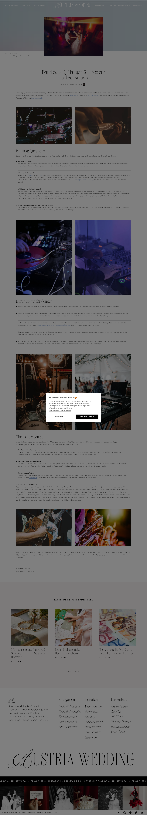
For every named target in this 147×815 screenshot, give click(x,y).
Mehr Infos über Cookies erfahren (60, 411)
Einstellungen (59, 416)
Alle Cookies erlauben (87, 416)
